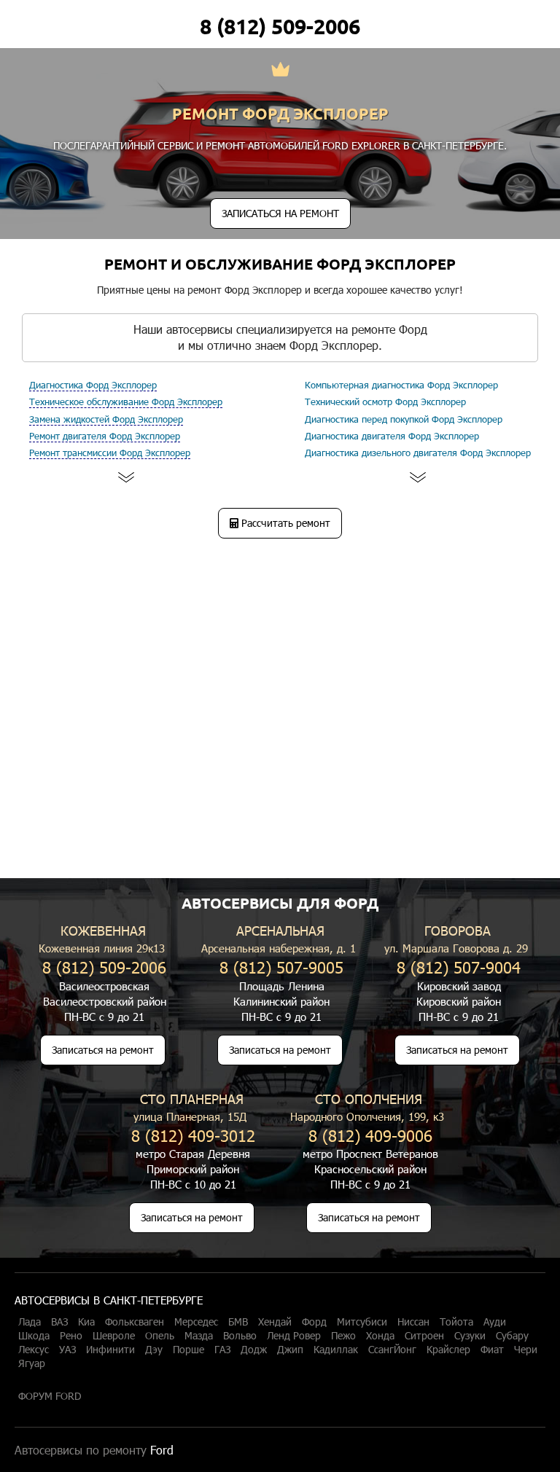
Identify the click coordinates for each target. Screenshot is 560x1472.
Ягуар (31, 1363)
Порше (188, 1349)
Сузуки (470, 1336)
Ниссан (413, 1322)
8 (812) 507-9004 (459, 966)
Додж (254, 1349)
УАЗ (67, 1349)
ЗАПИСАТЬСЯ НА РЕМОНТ (280, 213)
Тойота (456, 1322)
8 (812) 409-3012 (193, 1135)
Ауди (494, 1322)
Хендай (275, 1322)
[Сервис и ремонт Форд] (280, 70)
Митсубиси (362, 1322)
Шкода (34, 1336)
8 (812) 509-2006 (280, 26)
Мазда (198, 1336)
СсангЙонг (392, 1349)
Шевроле (114, 1336)
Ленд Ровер (294, 1336)
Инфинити (110, 1349)
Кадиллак (336, 1349)
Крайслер (448, 1349)
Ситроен (424, 1336)
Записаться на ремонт (103, 1050)
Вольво (240, 1336)
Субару (512, 1336)
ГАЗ (222, 1349)
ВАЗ (59, 1322)
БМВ (238, 1322)
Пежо (343, 1336)
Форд (314, 1322)
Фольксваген (134, 1322)
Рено (71, 1336)
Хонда (380, 1336)
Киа (86, 1322)
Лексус (33, 1349)
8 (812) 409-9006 (370, 1135)
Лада (29, 1322)
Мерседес (196, 1322)
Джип (290, 1349)
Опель (159, 1336)
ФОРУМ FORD (50, 1396)
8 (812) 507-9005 (281, 966)
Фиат (492, 1349)
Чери (525, 1349)
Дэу (154, 1349)
